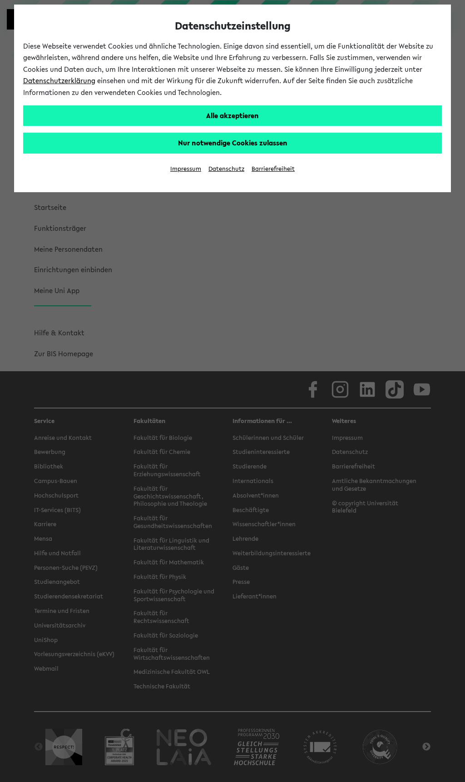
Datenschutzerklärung (59, 80)
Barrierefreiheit (273, 168)
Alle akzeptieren (232, 115)
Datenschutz (226, 168)
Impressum (185, 168)
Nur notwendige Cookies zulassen (232, 143)
